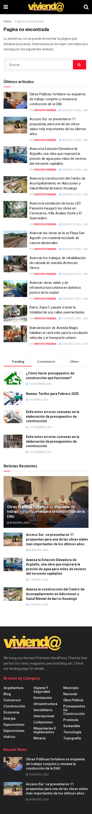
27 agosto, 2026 (71, 169)
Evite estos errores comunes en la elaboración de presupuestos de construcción (52, 416)
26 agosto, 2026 (71, 194)
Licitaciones (43, 722)
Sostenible (71, 726)
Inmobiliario (43, 710)
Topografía (72, 738)
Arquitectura (13, 688)
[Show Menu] (6, 7)
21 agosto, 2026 (71, 318)
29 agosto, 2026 (71, 110)
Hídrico (9, 737)
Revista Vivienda (45, 110)
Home (7, 21)
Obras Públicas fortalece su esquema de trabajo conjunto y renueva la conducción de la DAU (57, 99)
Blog (7, 694)
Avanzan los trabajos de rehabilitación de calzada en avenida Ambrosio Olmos (57, 263)
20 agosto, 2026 (71, 344)
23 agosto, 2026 (71, 274)
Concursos (12, 700)
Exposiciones (14, 724)
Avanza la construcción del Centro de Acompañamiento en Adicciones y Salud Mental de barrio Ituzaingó (57, 183)
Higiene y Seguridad (41, 690)
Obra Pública (73, 700)
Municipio (71, 688)
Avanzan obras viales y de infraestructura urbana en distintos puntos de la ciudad (55, 288)
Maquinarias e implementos (44, 730)
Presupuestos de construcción (74, 710)
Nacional (70, 694)
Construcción (14, 706)
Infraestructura (45, 704)
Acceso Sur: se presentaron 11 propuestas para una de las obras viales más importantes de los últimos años (57, 539)
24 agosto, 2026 (71, 249)
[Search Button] (86, 7)
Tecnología (72, 732)
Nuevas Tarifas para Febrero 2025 (52, 394)
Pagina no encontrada (29, 21)
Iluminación (42, 698)
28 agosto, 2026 (71, 140)
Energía (10, 718)
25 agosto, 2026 (71, 224)
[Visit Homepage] (46, 7)
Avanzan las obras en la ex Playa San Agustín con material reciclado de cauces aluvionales (56, 238)
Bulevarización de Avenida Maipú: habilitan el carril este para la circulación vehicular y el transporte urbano (58, 333)
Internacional (43, 716)
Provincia (70, 720)
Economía (11, 712)
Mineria (39, 738)
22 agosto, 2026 (71, 298)
